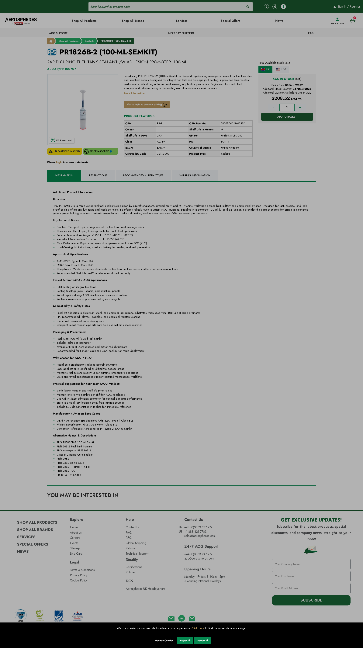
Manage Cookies (164, 640)
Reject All (185, 640)
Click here (198, 628)
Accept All (202, 640)
